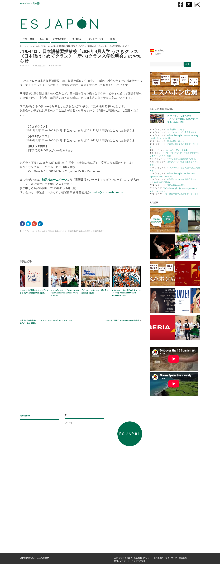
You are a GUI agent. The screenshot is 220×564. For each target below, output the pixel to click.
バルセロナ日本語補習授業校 (70, 231)
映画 (112, 39)
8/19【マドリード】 (167, 129)
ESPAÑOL (25, 3)
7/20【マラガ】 (174, 194)
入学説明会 (87, 231)
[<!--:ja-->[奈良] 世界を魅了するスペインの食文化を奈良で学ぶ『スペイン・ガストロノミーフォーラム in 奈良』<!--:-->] (187, 274)
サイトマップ (171, 557)
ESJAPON (25, 65)
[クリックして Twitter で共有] (28, 223)
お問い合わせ (119, 560)
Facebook (25, 415)
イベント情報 (28, 39)
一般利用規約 (157, 557)
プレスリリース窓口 (136, 560)
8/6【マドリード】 (173, 158)
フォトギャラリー (97, 39)
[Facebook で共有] (22, 223)
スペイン (26, 231)
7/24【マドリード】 (167, 185)
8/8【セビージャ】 (168, 150)
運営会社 (183, 557)
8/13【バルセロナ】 (167, 141)
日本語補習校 (98, 231)
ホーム (32, 46)
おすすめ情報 (59, 39)
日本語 (36, 3)
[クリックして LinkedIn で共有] (40, 223)
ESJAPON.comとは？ (123, 557)
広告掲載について (142, 557)
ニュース (44, 39)
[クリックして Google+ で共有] (34, 223)
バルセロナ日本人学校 (49, 231)
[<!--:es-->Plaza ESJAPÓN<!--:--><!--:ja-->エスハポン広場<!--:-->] (162, 221)
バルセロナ (35, 231)
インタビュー (77, 39)
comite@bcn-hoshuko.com (107, 192)
